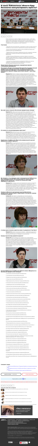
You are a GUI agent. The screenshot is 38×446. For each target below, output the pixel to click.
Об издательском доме (11, 419)
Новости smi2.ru (4, 416)
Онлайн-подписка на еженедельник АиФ (22, 419)
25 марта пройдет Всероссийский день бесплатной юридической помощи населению (18, 401)
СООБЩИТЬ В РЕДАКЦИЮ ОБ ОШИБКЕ (13, 424)
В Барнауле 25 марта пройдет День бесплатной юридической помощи (16, 395)
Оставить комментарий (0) (30, 374)
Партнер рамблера (16, 442)
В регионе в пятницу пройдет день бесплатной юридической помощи (16, 392)
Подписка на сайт (32, 419)
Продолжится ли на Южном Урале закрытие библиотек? (19, 370)
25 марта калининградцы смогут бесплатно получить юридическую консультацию (18, 398)
